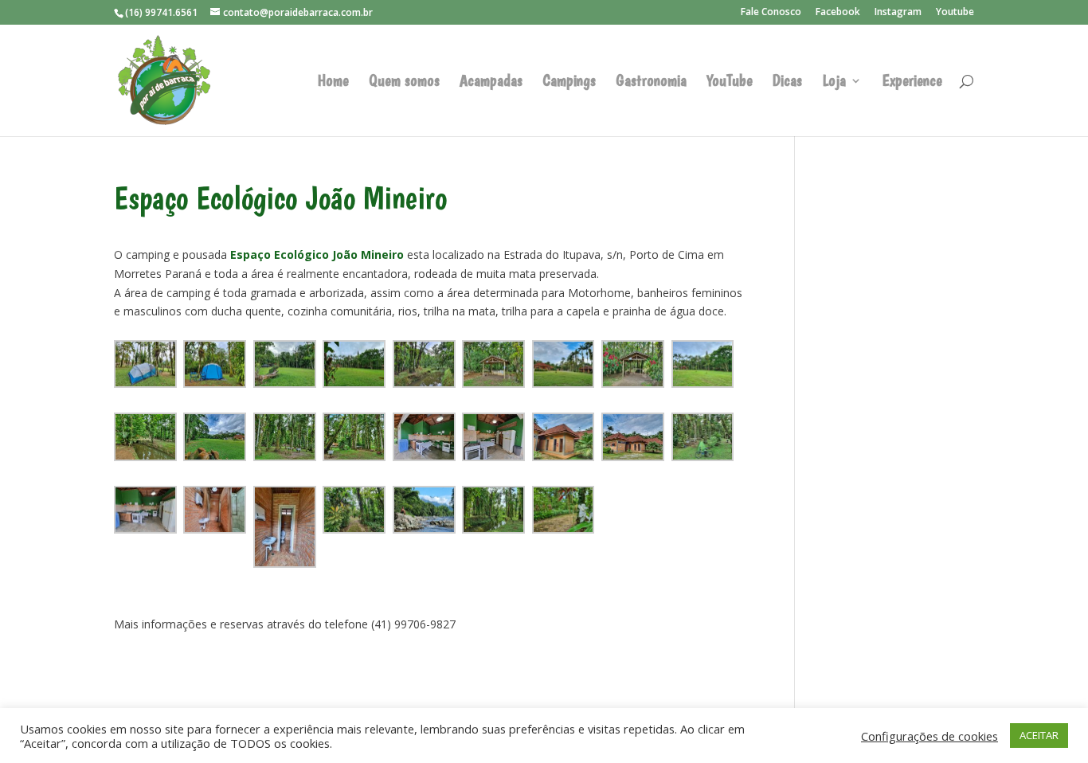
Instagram (898, 12)
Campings (569, 82)
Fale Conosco (771, 12)
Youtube (955, 12)
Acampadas (491, 82)
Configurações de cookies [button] (929, 736)
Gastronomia (651, 82)
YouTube (729, 82)
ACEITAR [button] (1039, 735)
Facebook (838, 12)
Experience (912, 82)
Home (333, 82)
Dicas (787, 82)
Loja (834, 82)
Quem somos (404, 82)
